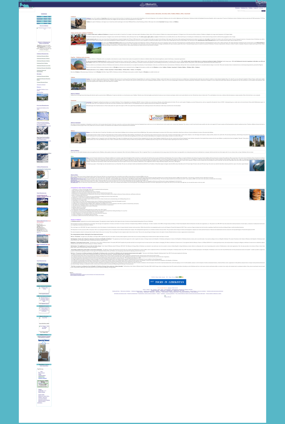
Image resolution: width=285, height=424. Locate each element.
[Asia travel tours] (176, 277)
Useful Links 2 (146, 291)
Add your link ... (158, 291)
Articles (39, 374)
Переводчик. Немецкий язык (132, 293)
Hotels (45, 16)
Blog (41, 372)
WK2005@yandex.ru (45, 303)
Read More (190, 289)
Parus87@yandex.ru (45, 293)
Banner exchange (41, 392)
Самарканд (163, 293)
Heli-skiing (39, 73)
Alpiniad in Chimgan (41, 84)
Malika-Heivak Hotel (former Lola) (78, 178)
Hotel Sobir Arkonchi (75, 181)
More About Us (181, 289)
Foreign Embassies (167, 289)
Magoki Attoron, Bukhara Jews (185, 291)
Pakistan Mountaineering (42, 220)
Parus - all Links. (140, 291)
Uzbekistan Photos (42, 375)
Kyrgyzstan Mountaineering (43, 105)
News (42, 371)
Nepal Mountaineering (41, 260)
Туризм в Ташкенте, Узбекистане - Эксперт (213, 293)
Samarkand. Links (169, 290)
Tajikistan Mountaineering (42, 166)
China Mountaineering (41, 193)
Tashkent (39, 16)
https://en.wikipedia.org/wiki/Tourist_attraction (77, 275)
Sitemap (40, 389)
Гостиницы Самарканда (170, 293)
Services (148, 289)
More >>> (39, 232)
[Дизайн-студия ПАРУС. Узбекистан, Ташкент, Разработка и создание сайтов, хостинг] (163, 277)
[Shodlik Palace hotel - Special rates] (44, 361)
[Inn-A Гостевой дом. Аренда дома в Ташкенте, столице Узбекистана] (180, 277)
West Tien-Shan (40, 92)
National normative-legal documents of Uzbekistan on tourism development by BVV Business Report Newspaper (87, 274)
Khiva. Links (182, 290)
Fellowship (186, 289)
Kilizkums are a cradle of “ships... (43, 396)
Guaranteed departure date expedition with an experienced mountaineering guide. (44, 139)
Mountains (237, 8)
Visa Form (155, 289)
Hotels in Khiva (74, 174)
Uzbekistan (44, 13)
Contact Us (256, 8)
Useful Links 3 (152, 291)
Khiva (38, 23)
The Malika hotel (74, 182)
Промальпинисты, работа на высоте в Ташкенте (147, 293)
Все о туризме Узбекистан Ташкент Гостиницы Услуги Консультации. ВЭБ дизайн (190, 293)
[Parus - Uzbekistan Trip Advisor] (44, 292)
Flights (162, 289)
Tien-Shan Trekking (42, 90)
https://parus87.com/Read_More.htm (75, 273)
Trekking (250, 8)
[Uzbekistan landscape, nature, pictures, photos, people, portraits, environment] (44, 312)
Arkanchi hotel (74, 180)
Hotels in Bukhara (75, 150)
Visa (151, 289)
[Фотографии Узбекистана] (173, 277)
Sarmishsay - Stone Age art (42, 397)
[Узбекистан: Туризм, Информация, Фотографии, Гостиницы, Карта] (156, 277)
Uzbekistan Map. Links (155, 290)
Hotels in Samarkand (75, 122)
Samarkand (39, 18)
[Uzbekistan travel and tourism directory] (153, 277)
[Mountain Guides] (182, 277)
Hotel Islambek (74, 177)
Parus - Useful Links (194, 291)
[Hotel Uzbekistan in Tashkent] (43, 336)
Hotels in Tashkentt (75, 93)
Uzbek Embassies (175, 289)
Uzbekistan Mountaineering (42, 53)
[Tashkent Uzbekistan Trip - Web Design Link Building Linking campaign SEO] (160, 277)
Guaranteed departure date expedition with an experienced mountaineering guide (44, 124)
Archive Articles (41, 394)
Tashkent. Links (162, 290)
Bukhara (39, 21)
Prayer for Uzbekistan (44, 25)
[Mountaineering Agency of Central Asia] (44, 41)
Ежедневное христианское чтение (120, 293)
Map (49, 16)
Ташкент (158, 293)
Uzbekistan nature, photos (174, 291)
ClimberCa (169, 287)
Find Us (144, 289)
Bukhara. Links (176, 290)
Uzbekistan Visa (244, 8)
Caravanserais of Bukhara (42, 398)
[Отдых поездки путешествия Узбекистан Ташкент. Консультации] (170, 277)
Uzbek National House (44, 365)
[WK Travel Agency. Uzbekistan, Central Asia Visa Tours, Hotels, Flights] (44, 302)
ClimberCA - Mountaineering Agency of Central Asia (44, 43)
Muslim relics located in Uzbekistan (44, 400)
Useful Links (40, 390)
